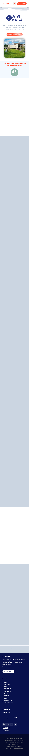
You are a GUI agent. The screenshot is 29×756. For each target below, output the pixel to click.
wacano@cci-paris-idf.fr (9, 718)
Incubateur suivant (14, 649)
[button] (14, 3)
